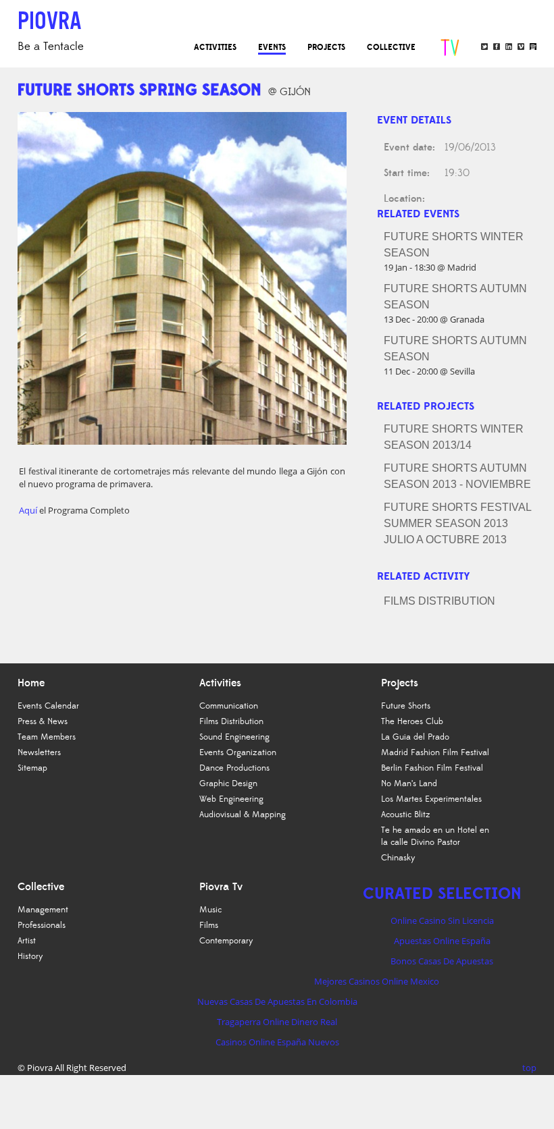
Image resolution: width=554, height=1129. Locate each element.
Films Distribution (231, 721)
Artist (27, 940)
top (529, 1068)
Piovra (40, 1068)
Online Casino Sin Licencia (442, 920)
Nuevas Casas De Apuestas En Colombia (277, 1001)
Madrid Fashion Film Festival (435, 752)
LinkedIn (508, 46)
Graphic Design (228, 783)
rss (533, 46)
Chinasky (398, 857)
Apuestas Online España (442, 941)
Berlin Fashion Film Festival (432, 768)
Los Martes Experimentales (431, 799)
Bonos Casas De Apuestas (442, 961)
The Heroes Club (412, 721)
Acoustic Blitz (405, 814)
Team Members (47, 737)
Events (272, 47)
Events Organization (237, 752)
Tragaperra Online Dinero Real (277, 1022)
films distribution (439, 601)
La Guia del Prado (415, 737)
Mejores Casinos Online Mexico (376, 981)
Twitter (484, 46)
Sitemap (32, 768)
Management (43, 909)
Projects (326, 47)
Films (208, 925)
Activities (215, 47)
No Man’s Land (409, 783)
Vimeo (521, 46)
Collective (391, 47)
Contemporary (226, 940)
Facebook (496, 46)
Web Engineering (231, 799)
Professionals (42, 925)
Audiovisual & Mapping (242, 814)
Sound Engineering (234, 737)
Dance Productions (234, 768)
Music (210, 909)
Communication (228, 705)
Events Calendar (48, 705)
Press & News (43, 721)
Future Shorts (405, 705)
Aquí (29, 510)
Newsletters (39, 752)
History (30, 956)
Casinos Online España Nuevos (277, 1042)
